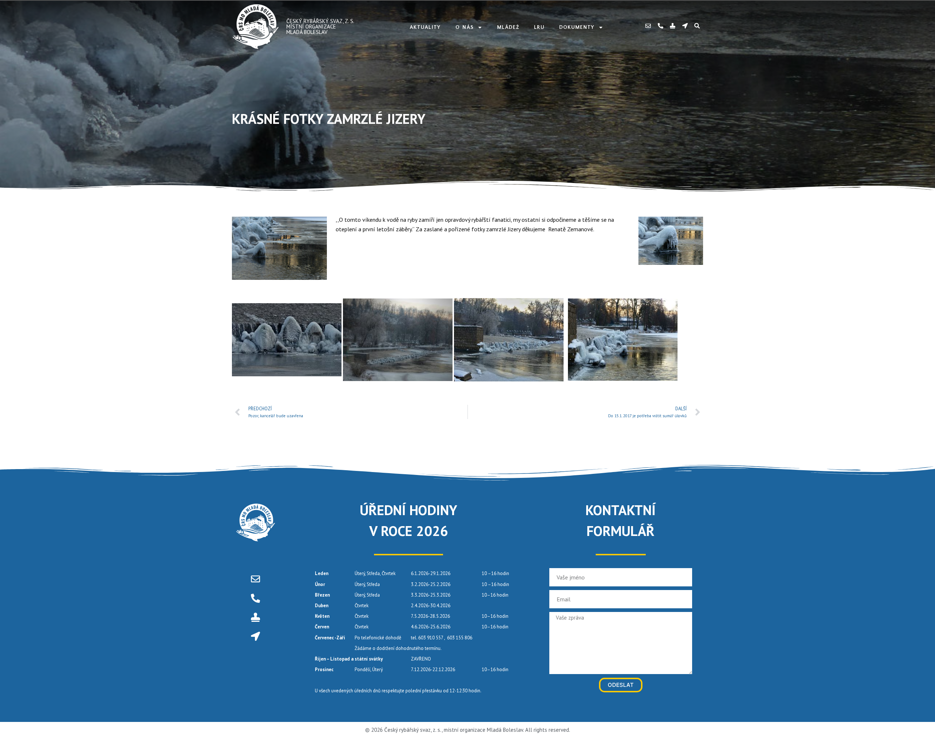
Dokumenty (577, 27)
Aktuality (425, 27)
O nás (464, 27)
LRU (539, 27)
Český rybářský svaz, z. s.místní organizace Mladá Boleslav (320, 26)
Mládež (508, 27)
